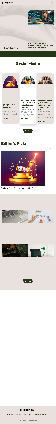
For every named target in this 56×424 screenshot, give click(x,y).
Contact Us (18, 414)
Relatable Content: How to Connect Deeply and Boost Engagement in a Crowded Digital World (45, 105)
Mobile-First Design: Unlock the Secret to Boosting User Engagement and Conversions (27, 104)
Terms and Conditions (40, 414)
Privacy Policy (28, 414)
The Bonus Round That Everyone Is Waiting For (9, 105)
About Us (10, 414)
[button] (52, 2)
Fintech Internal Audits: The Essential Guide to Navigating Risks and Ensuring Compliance (41, 45)
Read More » (32, 49)
